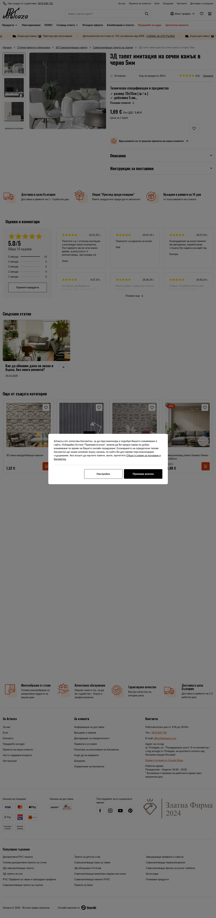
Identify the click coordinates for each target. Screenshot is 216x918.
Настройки (103, 473)
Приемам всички (143, 473)
